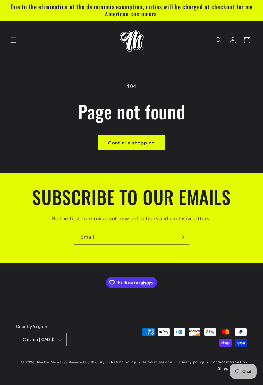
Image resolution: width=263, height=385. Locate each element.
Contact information (229, 362)
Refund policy (123, 362)
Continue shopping (131, 143)
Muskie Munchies (52, 362)
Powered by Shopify (87, 362)
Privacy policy (191, 362)
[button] (13, 40)
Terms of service (157, 362)
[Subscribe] (182, 237)
